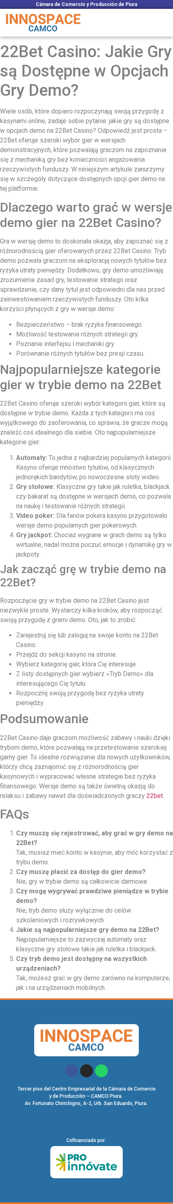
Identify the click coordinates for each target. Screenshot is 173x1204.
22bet (154, 796)
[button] (163, 22)
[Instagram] (86, 1070)
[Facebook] (71, 1070)
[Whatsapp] (101, 1070)
